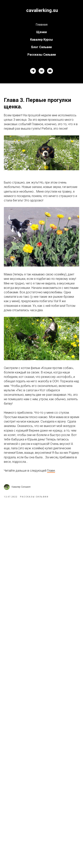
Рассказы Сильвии (41, 54)
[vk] (41, 71)
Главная (41, 24)
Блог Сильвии (41, 47)
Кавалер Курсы (41, 39)
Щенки (41, 32)
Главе (51, 470)
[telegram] (33, 71)
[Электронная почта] (50, 71)
